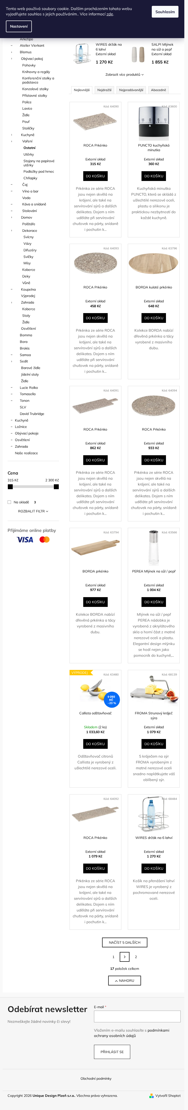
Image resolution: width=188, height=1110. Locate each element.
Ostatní (29, 148)
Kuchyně (28, 135)
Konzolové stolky (35, 89)
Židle (26, 115)
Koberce (28, 269)
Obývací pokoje (27, 433)
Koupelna (28, 289)
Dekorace (29, 230)
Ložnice (21, 426)
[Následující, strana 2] (124, 957)
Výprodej (28, 296)
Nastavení (19, 26)
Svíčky (28, 256)
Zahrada (27, 302)
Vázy (27, 243)
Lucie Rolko (29, 387)
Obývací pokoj (32, 58)
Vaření (27, 141)
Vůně (26, 283)
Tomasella (27, 394)
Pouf (26, 121)
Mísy (27, 263)
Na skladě (25, 502)
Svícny (29, 237)
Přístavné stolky (34, 95)
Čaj (24, 184)
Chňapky (30, 178)
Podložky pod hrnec (39, 171)
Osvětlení (28, 328)
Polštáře (28, 224)
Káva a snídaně (34, 204)
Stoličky (28, 128)
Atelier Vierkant (32, 45)
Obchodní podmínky (96, 1078)
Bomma (26, 335)
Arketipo (26, 39)
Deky (26, 276)
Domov (26, 217)
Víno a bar (30, 191)
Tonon (24, 400)
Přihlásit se (112, 1052)
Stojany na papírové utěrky (39, 163)
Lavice (27, 108)
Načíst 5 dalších (125, 942)
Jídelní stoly (30, 374)
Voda (26, 198)
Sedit (24, 361)
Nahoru (126, 980)
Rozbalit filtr (31, 511)
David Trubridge (32, 414)
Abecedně (158, 90)
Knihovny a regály (36, 72)
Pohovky (28, 65)
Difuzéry (30, 250)
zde (109, 13)
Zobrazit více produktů (123, 74)
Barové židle (30, 368)
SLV (23, 407)
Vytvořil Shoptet (168, 1095)
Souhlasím (165, 11)
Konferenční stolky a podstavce (38, 80)
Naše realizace (26, 453)
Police (27, 102)
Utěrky (29, 154)
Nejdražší (104, 90)
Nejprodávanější (131, 90)
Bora (23, 341)
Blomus (26, 52)
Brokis (25, 348)
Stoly (26, 315)
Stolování (29, 211)
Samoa (25, 355)
